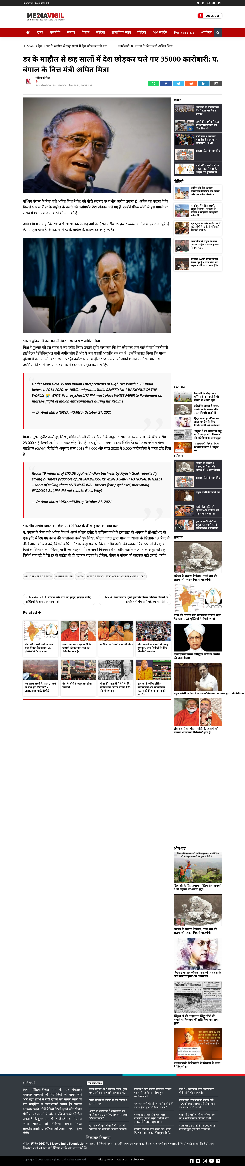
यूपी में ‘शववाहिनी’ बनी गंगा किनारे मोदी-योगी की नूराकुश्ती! (196, 1090)
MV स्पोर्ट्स (160, 32)
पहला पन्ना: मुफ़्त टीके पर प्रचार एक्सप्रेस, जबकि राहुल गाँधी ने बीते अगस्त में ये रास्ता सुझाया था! (151, 1118)
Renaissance (184, 32)
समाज (71, 32)
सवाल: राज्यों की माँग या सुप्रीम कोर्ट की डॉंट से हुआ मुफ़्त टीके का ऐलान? (153, 1105)
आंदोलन (206, 32)
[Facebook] (198, 3)
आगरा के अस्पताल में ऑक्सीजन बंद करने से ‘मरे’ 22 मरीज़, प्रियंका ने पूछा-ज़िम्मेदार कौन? (108, 1114)
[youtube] (214, 3)
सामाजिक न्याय (121, 32)
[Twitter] (203, 3)
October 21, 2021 (98, 412)
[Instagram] (208, 3)
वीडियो (141, 32)
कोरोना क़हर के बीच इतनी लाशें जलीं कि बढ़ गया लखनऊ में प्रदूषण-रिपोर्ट (152, 1130)
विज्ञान (85, 32)
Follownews (138, 1159)
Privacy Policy (106, 1159)
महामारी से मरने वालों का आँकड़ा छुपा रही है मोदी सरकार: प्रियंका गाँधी (197, 1116)
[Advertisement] (198, 328)
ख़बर (40, 32)
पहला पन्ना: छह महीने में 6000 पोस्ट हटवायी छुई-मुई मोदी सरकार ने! (197, 1127)
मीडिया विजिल (43, 78)
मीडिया (100, 32)
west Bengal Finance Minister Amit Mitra (116, 576)
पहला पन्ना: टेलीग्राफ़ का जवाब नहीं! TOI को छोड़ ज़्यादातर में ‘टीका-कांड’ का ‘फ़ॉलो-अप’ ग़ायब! (197, 1103)
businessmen (64, 576)
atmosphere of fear (38, 576)
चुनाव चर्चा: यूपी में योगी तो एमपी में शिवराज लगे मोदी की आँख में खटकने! (108, 1127)
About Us (122, 1159)
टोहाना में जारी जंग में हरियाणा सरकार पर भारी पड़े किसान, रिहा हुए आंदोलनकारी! (152, 1092)
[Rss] (219, 3)
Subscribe (213, 15)
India (80, 576)
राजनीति (55, 32)
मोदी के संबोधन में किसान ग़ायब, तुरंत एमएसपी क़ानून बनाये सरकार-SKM (108, 1090)
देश (37, 81)
